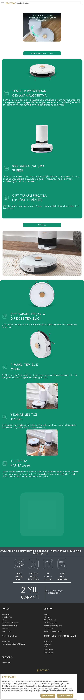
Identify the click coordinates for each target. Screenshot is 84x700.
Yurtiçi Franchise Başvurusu (10, 623)
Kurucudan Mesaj (7, 617)
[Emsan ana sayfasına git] (42, 670)
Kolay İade (47, 617)
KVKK (45, 647)
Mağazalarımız (6, 631)
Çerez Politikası (48, 650)
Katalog (4, 620)
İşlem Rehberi (6, 641)
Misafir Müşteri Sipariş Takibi (53, 626)
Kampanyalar (6, 663)
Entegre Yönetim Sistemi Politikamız (13, 644)
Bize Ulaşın (5, 628)
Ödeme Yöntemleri (50, 620)
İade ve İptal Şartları (50, 623)
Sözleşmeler (48, 644)
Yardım (46, 614)
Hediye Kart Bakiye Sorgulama (53, 631)
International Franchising (9, 626)
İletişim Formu (48, 628)
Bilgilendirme (48, 641)
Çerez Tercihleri (49, 653)
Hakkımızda (5, 614)
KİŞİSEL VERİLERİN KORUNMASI (60, 636)
